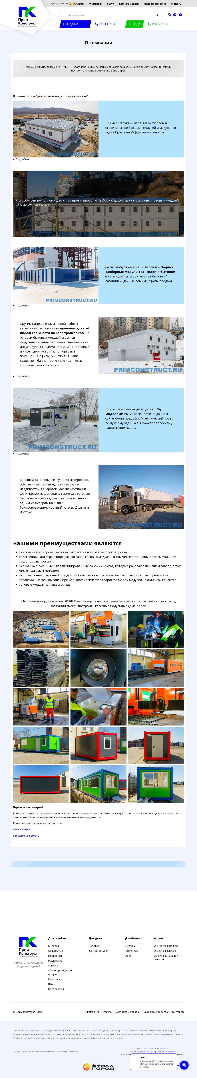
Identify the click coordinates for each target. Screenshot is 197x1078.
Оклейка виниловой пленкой (165, 957)
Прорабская (55, 955)
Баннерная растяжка (165, 946)
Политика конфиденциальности (152, 1048)
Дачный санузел (98, 950)
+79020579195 (21, 829)
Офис (128, 955)
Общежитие (55, 950)
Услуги (110, 3)
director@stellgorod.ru (26, 835)
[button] (75, 24)
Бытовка (53, 946)
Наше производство (155, 3)
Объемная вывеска (165, 950)
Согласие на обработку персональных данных (152, 1051)
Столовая (54, 979)
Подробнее (22, 159)
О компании (95, 3)
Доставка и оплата (129, 3)
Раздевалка (55, 960)
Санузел (53, 965)
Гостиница (131, 950)
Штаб (51, 984)
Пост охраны (56, 989)
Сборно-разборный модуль (60, 972)
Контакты (176, 3)
